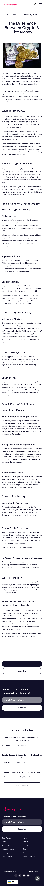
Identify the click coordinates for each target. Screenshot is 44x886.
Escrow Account (8, 849)
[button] (40, 4)
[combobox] (12, 882)
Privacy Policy (7, 856)
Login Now (22, 671)
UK (13, 882)
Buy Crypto (6, 845)
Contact (26, 845)
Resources (11, 15)
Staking (5, 842)
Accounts (26, 853)
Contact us (22, 664)
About (25, 842)
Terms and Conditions (31, 856)
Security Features (8, 853)
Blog (24, 849)
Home (25, 838)
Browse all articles (22, 785)
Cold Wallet (6, 838)
